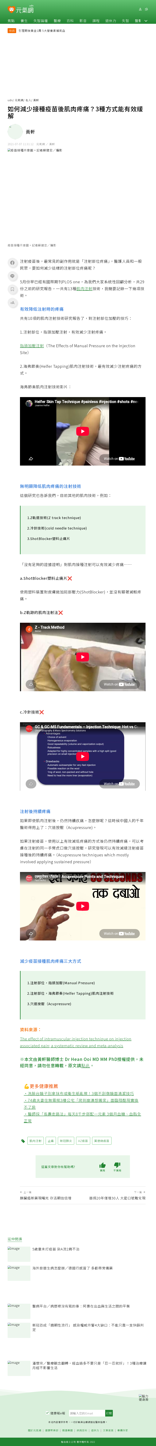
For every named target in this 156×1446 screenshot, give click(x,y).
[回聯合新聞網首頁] (11, 10)
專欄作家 (122, 1430)
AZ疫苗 (83, 1141)
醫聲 (138, 20)
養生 (24, 20)
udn (10, 100)
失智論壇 (40, 20)
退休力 (110, 20)
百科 (70, 20)
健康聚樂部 (51, 1430)
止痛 (51, 1141)
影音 (83, 20)
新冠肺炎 (66, 1141)
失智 (125, 20)
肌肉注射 (84, 288)
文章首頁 (108, 1430)
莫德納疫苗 (101, 1141)
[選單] (146, 9)
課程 (96, 20)
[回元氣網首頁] (24, 9)
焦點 (11, 20)
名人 (28, 100)
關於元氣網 (34, 1430)
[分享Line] (12, 276)
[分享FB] (12, 262)
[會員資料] (140, 9)
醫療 (57, 20)
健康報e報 (57, 1413)
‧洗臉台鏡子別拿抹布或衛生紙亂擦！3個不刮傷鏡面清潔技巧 (79, 1093)
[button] (145, 20)
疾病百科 (82, 1430)
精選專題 (67, 1430)
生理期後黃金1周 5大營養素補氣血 (41, 31)
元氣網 (19, 100)
